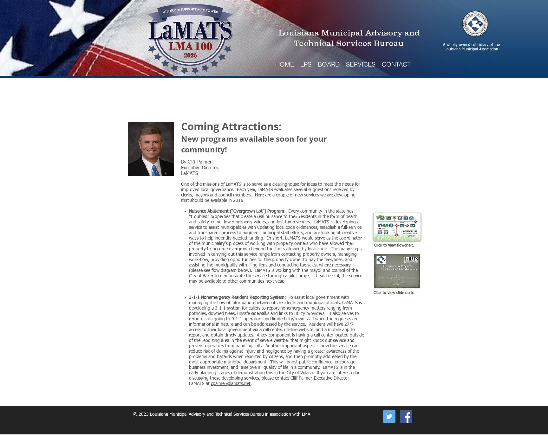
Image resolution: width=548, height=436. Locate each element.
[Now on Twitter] (389, 416)
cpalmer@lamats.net (231, 384)
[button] (361, 64)
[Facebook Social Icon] (406, 416)
